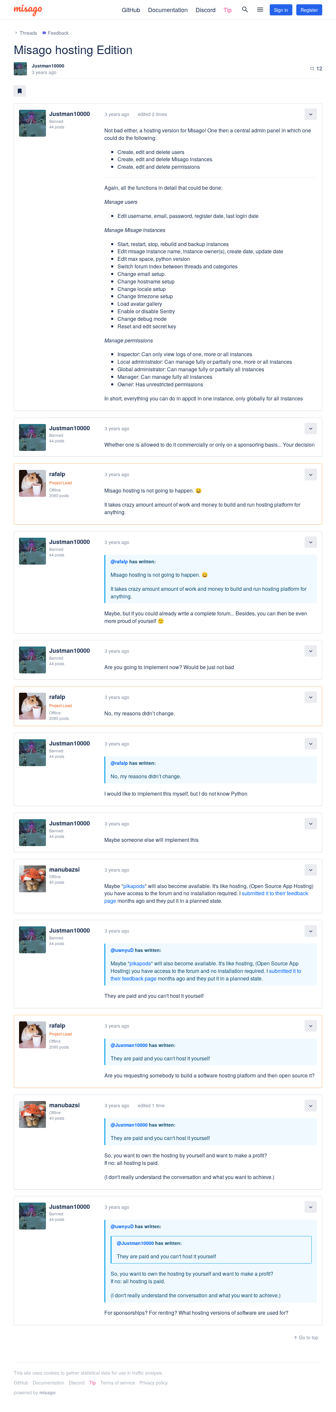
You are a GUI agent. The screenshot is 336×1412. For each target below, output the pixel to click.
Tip (227, 9)
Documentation (168, 9)
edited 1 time (151, 1105)
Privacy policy (153, 1382)
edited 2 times (152, 114)
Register (309, 10)
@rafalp (119, 561)
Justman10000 (48, 65)
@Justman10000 (129, 1045)
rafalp (57, 474)
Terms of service (117, 1382)
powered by (35, 1392)
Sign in (281, 10)
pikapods (134, 886)
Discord (206, 9)
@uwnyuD (122, 950)
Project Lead (60, 482)
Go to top (305, 1337)
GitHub (131, 9)
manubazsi (64, 869)
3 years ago (117, 114)
